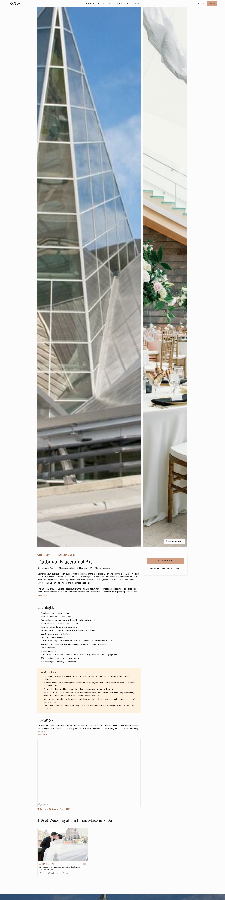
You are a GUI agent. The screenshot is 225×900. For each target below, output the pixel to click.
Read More (42, 596)
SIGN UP (212, 3)
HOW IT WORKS (92, 3)
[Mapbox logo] (43, 804)
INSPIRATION (122, 3)
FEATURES (107, 3)
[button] (200, 3)
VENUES (136, 3)
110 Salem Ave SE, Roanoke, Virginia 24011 (54, 809)
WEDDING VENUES (45, 555)
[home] (14, 3)
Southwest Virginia (66, 555)
